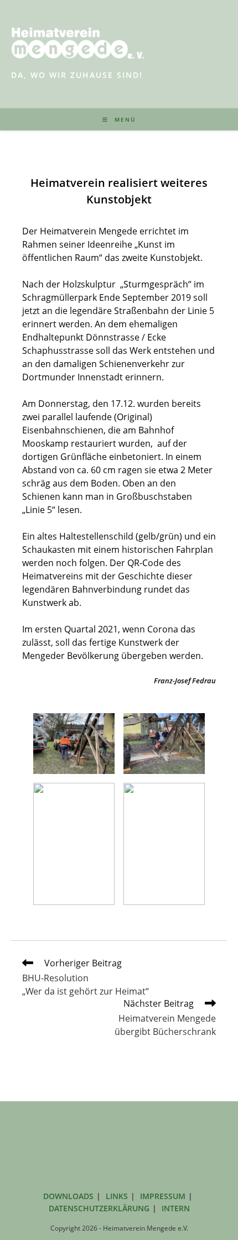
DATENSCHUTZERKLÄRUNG (99, 1208)
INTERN (176, 1208)
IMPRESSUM (162, 1196)
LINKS (117, 1196)
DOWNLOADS (68, 1196)
